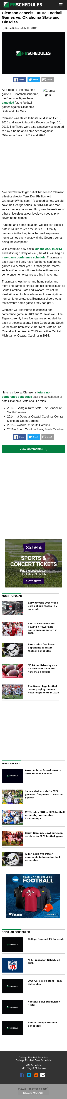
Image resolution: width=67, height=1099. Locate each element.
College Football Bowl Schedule (33, 1060)
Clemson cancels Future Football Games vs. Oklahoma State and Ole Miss (32, 17)
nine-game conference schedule (23, 257)
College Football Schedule (33, 1057)
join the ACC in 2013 (48, 248)
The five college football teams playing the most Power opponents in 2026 (43, 689)
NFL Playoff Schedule (33, 1068)
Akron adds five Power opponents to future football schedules (41, 647)
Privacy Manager (33, 1093)
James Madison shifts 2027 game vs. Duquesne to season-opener (44, 794)
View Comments (31, 449)
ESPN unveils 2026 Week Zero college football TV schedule (43, 605)
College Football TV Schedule (46, 939)
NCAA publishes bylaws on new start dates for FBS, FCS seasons (42, 668)
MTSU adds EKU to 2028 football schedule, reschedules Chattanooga (45, 815)
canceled (8, 102)
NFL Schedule (33, 1065)
